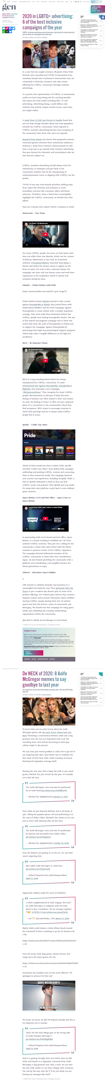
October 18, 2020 (61, 843)
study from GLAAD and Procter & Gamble (43, 120)
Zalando (45, 301)
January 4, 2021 (61, 796)
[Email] (3, 28)
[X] (7, 31)
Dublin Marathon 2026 (25, 1)
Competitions (60, 1)
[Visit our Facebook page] (78, 1)
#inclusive (34, 659)
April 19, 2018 (32, 1048)
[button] (103, 17)
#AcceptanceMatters (40, 263)
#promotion (52, 659)
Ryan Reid (44, 37)
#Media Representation (43, 659)
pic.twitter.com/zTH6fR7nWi (54, 790)
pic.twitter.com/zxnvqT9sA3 (55, 912)
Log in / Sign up (86, 1)
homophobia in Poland (39, 304)
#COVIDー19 (37, 912)
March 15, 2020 (62, 918)
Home (4, 1)
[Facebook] (10, 28)
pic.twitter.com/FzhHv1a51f (38, 869)
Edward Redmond (46, 694)
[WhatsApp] (3, 31)
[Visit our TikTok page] (73, 1)
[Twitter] (13, 28)
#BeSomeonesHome (32, 392)
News (8, 1)
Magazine (14, 1)
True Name (64, 263)
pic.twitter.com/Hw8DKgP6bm (39, 1039)
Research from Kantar (32, 139)
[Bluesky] (10, 31)
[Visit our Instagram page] (71, 1)
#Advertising (27, 659)
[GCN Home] (9, 7)
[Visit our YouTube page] (80, 1)
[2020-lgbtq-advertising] (49, 54)
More (66, 1)
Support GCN (52, 1)
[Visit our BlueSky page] (75, 1)
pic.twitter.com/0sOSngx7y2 (38, 837)
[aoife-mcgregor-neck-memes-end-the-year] (49, 711)
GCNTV (37, 1)
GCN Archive (44, 1)
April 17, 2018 (32, 878)
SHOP (33, 1)
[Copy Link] (7, 28)
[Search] (101, 1)
